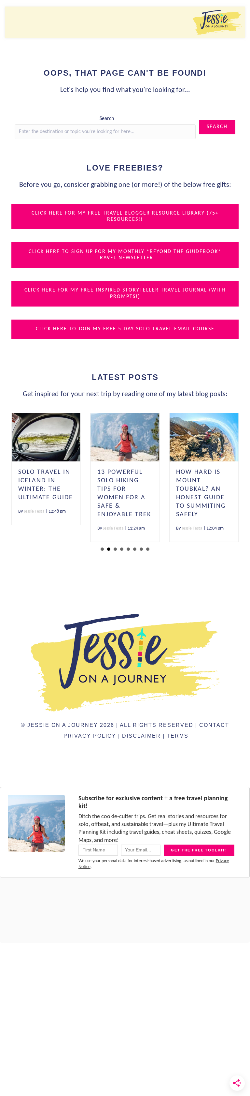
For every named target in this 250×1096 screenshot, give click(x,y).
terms (177, 736)
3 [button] (115, 549)
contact (214, 725)
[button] (217, 127)
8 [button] (147, 549)
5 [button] (128, 549)
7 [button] (141, 549)
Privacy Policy (89, 736)
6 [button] (134, 549)
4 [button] (121, 549)
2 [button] (108, 549)
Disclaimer (141, 736)
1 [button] (102, 549)
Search (107, 118)
